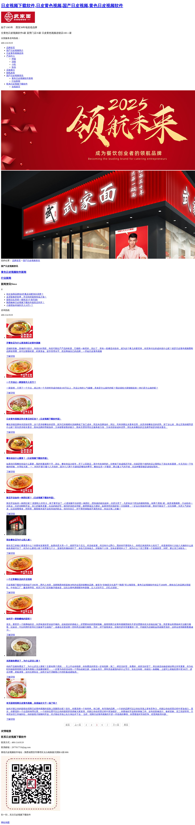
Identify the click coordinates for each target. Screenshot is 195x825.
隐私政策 (10, 73)
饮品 (14, 67)
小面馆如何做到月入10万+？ (19, 305)
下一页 (116, 725)
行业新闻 (16, 81)
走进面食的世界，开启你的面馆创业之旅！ (26, 297)
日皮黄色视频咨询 (14, 53)
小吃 (14, 64)
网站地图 (5, 822)
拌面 (14, 59)
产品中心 (10, 56)
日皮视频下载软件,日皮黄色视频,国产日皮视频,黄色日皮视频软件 (62, 5)
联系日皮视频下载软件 (17, 84)
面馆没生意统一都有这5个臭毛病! (22, 300)
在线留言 (16, 87)
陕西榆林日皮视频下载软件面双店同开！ (25, 302)
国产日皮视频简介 (14, 50)
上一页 (78, 725)
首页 (68, 725)
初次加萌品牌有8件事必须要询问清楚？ (25, 294)
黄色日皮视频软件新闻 (22, 78)
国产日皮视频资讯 (14, 75)
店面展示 (10, 70)
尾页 (126, 725)
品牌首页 (10, 48)
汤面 (14, 61)
